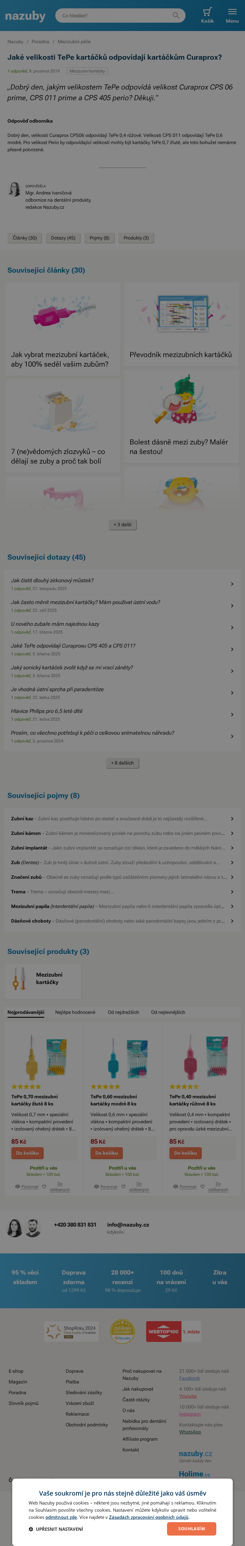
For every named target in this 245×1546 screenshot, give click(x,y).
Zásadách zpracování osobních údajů (149, 1517)
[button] (56, 1529)
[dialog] (122, 1512)
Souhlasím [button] (191, 1528)
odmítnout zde (61, 1517)
